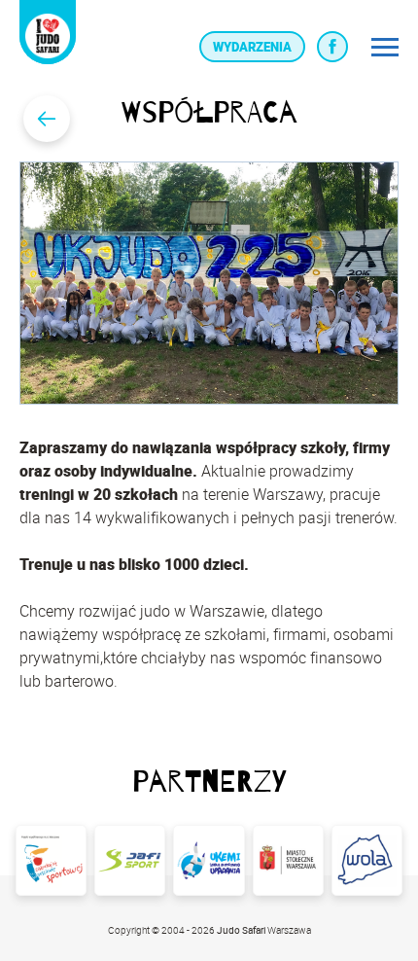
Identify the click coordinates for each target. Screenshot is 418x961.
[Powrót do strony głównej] (46, 118)
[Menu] (385, 46)
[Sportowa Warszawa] (51, 860)
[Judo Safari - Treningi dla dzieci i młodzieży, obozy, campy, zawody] (47, 36)
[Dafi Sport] (129, 860)
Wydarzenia (252, 46)
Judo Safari (242, 930)
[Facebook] (332, 46)
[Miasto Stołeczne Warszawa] (288, 860)
